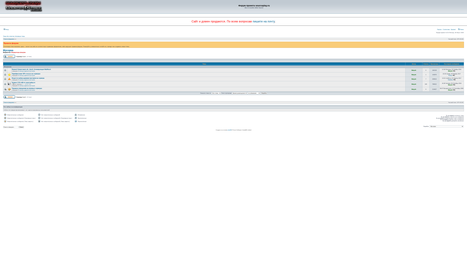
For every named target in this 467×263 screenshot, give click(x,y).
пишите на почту (264, 21)
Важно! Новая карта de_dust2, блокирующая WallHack (31, 69)
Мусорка (8, 50)
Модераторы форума (18, 52)
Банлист (453, 29)
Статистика (446, 29)
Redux (450, 75)
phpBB (229, 130)
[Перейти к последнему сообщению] (454, 71)
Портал (439, 29)
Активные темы (20, 36)
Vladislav (450, 79)
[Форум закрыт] (9, 57)
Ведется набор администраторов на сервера (28, 78)
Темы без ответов (8, 36)
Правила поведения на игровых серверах (27, 88)
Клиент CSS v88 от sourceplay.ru (23, 82)
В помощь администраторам (26, 71)
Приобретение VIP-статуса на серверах (26, 74)
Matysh (414, 70)
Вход (7, 29)
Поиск (462, 29)
